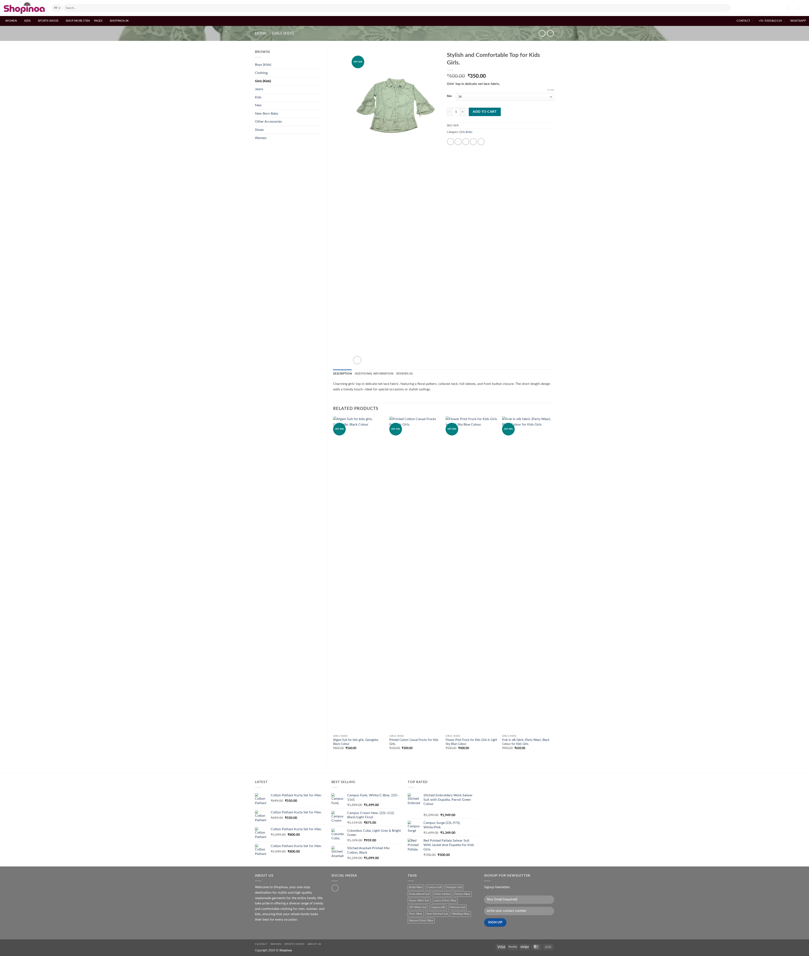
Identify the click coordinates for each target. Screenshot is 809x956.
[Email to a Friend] (465, 141)
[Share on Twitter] (458, 141)
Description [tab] (342, 373)
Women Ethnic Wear (421, 920)
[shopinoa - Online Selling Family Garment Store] (24, 8)
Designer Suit (454, 887)
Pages (98, 21)
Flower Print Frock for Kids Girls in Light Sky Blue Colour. (471, 742)
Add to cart (485, 111)
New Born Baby (266, 113)
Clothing (261, 73)
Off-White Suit (418, 907)
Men (258, 105)
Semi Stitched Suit (437, 914)
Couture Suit (434, 887)
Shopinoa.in (119, 21)
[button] (793, 8)
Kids (27, 21)
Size (449, 96)
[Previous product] (550, 33)
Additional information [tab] (374, 373)
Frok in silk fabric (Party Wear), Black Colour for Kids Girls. (525, 742)
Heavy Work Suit (419, 900)
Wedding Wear (461, 914)
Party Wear (415, 914)
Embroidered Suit (419, 894)
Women (11, 21)
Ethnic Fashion (442, 894)
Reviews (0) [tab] (404, 373)
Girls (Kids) (283, 33)
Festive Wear (462, 894)
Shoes (259, 129)
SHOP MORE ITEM (78, 21)
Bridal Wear (416, 887)
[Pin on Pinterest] (473, 141)
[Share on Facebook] (450, 141)
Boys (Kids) (263, 64)
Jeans (259, 89)
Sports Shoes (48, 21)
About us (314, 944)
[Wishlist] (783, 8)
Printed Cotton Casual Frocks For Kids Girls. (413, 742)
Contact (261, 944)
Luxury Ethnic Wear (445, 900)
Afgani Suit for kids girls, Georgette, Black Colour (356, 742)
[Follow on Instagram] (335, 888)
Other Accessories (268, 121)
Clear (550, 90)
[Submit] (725, 8)
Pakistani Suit (457, 907)
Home (261, 33)
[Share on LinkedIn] (481, 141)
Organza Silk (438, 907)
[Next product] (542, 33)
